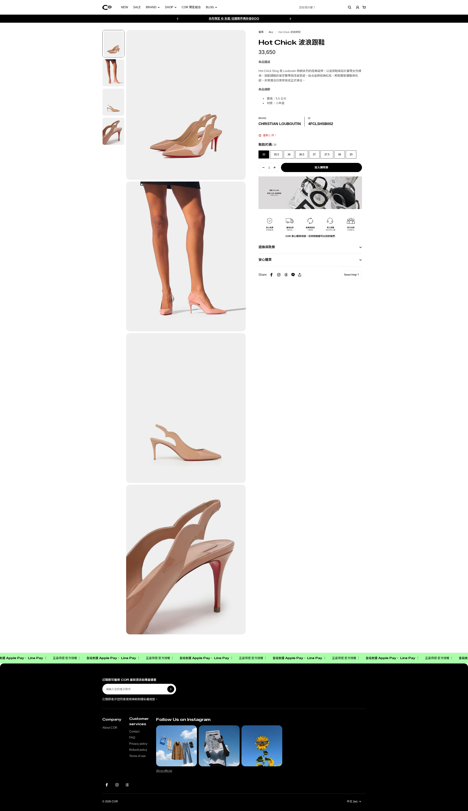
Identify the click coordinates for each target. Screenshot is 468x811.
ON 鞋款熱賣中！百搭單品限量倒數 (234, 18)
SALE (137, 7)
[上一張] (178, 19)
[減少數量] (262, 167)
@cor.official (164, 770)
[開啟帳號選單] (357, 7)
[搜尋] (350, 7)
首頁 (261, 32)
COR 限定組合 (191, 7)
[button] (279, 275)
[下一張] (290, 19)
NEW (124, 7)
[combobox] (325, 7)
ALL (271, 32)
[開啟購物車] (364, 7)
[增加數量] (276, 167)
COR (115, 801)
